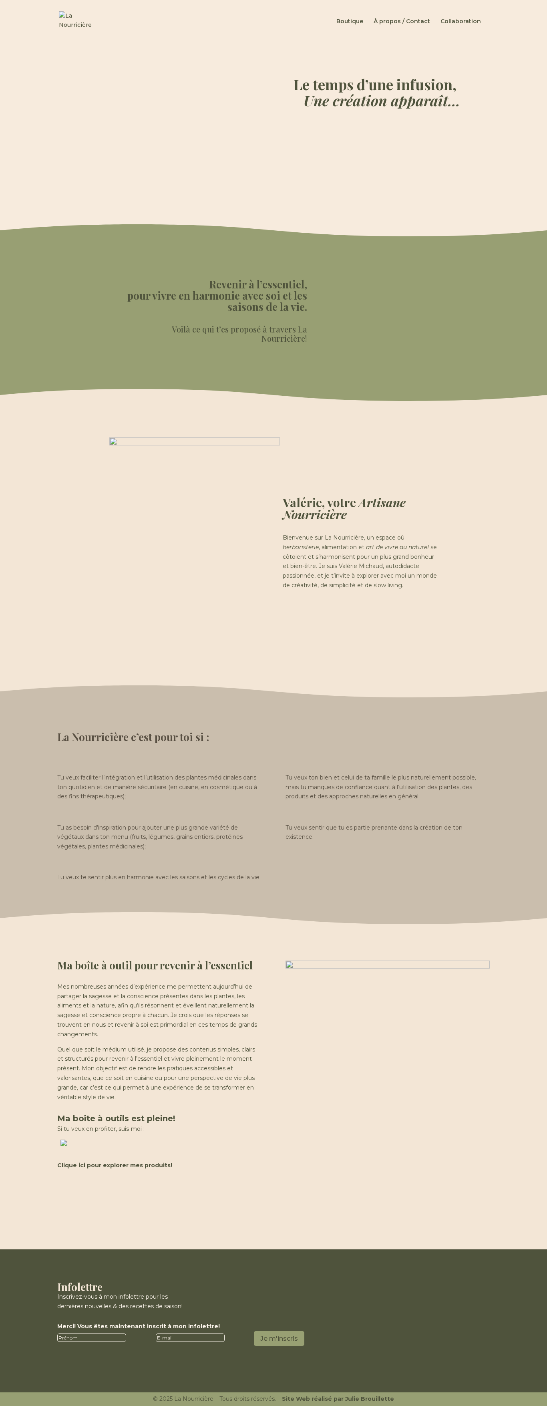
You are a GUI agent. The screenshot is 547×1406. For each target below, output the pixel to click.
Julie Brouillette (369, 1398)
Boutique (349, 21)
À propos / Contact (402, 21)
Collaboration (460, 21)
